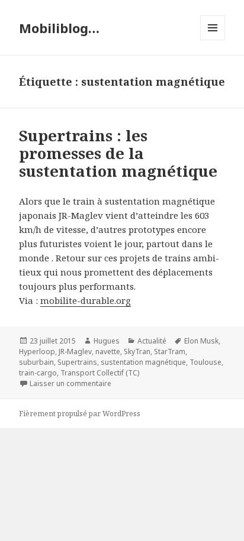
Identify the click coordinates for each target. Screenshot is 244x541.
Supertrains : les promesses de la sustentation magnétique (118, 153)
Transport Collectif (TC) (99, 373)
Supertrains (77, 362)
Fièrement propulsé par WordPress (79, 414)
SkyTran (137, 351)
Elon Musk (201, 341)
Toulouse (205, 362)
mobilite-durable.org (85, 300)
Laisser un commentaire (70, 383)
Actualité (151, 341)
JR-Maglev (75, 351)
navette (107, 351)
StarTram (169, 351)
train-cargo (38, 373)
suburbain (36, 362)
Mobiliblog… (59, 28)
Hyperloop (37, 351)
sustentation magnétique (143, 362)
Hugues (107, 341)
